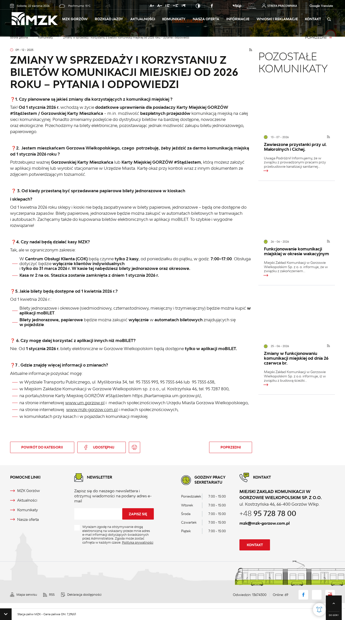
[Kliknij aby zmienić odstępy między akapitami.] (183, 6)
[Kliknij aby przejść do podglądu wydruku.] (134, 447)
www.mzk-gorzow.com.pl (92, 409)
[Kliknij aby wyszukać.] (329, 19)
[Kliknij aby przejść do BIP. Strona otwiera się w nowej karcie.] (236, 6)
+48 (267, 513)
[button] (6, 614)
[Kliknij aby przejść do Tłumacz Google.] (316, 6)
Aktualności (142, 19)
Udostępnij (103, 447)
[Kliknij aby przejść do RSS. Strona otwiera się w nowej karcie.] (250, 50)
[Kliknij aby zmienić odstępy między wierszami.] (167, 6)
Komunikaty (173, 19)
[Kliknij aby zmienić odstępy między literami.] (159, 6)
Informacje (237, 19)
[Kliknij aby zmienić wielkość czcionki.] (152, 6)
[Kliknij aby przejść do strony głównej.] (39, 19)
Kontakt (313, 19)
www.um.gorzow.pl (85, 402)
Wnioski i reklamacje (277, 19)
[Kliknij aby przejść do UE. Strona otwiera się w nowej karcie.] (251, 6)
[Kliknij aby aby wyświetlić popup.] (319, 609)
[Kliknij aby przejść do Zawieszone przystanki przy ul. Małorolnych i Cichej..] (296, 104)
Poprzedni (316, 37)
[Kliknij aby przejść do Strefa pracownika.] (279, 5)
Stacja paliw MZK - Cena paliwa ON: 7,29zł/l (35, 614)
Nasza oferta (206, 19)
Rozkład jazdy (109, 19)
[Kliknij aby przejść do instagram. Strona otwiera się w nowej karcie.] (220, 6)
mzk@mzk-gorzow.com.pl (264, 523)
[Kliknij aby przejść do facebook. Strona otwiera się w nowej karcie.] (212, 6)
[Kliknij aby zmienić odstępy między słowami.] (175, 6)
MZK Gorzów (75, 19)
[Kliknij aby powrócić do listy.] (331, 37)
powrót (42, 447)
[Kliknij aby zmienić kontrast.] (198, 6)
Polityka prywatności (137, 542)
